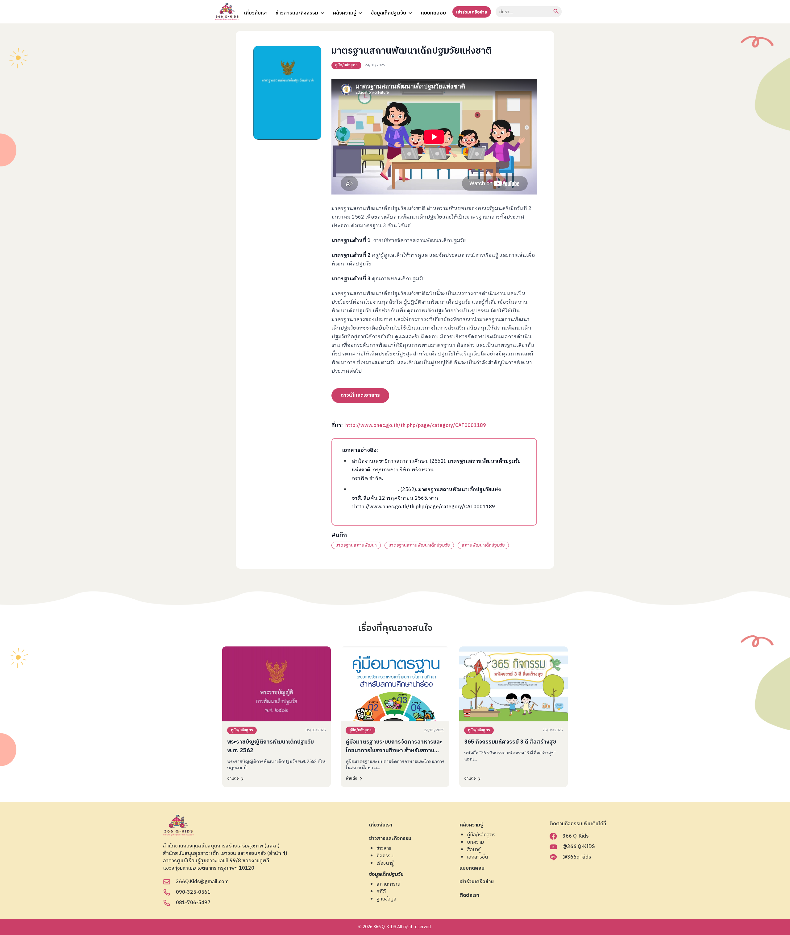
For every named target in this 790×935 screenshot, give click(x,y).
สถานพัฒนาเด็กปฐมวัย (483, 545)
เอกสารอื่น (477, 857)
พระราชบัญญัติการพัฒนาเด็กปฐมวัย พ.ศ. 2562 (270, 746)
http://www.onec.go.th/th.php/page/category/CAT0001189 (415, 425)
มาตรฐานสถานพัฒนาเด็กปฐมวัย (419, 545)
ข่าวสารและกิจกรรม (297, 13)
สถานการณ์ (388, 884)
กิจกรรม (384, 856)
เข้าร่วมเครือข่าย (471, 12)
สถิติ (381, 892)
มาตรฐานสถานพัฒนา (356, 545)
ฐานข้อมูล (386, 899)
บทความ (475, 842)
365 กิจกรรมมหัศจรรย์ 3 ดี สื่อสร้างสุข (510, 742)
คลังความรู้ (344, 13)
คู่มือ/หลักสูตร (346, 65)
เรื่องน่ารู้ (384, 863)
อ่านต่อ (233, 778)
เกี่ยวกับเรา (256, 13)
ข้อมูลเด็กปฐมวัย (388, 13)
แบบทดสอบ (433, 13)
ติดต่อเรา (469, 896)
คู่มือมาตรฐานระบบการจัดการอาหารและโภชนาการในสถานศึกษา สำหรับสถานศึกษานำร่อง (394, 750)
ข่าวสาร (383, 848)
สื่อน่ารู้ (473, 850)
